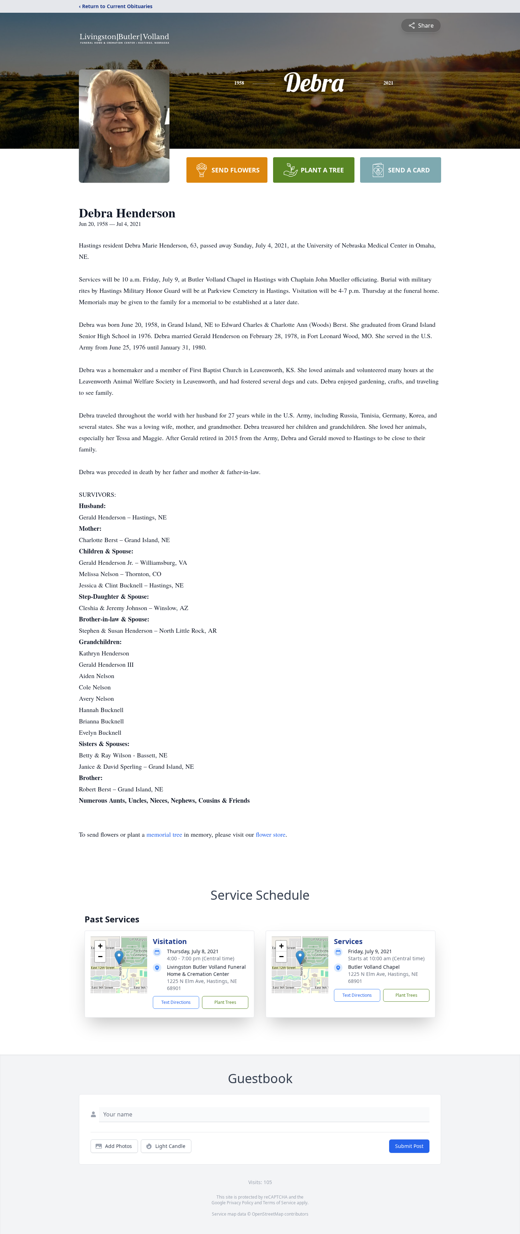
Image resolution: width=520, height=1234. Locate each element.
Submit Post (409, 1146)
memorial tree (164, 834)
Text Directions (176, 1002)
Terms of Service (279, 1203)
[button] (119, 957)
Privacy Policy (240, 1203)
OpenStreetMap (267, 1214)
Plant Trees (225, 1002)
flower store (270, 834)
